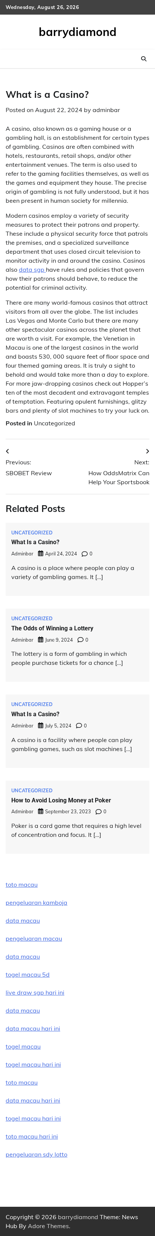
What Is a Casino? (35, 542)
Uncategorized (54, 423)
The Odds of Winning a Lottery (52, 628)
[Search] (143, 58)
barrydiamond (78, 32)
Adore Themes (48, 1226)
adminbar (106, 110)
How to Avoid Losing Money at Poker (61, 800)
